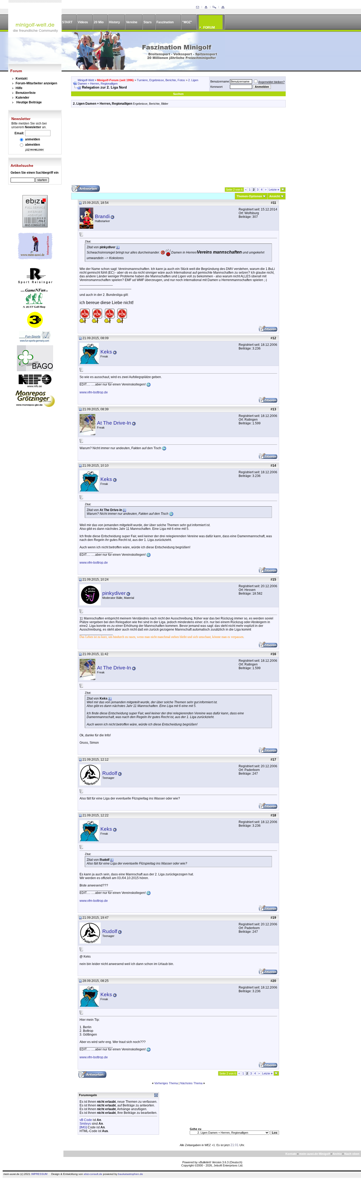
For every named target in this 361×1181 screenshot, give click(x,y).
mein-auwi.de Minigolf (314, 1153)
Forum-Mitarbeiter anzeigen (36, 83)
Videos (83, 22)
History (114, 22)
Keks (106, 352)
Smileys (85, 1123)
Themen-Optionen (249, 196)
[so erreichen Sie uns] (197, 7)
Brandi (102, 216)
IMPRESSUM (39, 1174)
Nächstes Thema (191, 1083)
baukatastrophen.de (130, 1174)
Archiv (337, 1153)
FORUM (209, 27)
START (67, 22)
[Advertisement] (178, 148)
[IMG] (83, 1127)
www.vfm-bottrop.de (94, 392)
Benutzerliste (26, 93)
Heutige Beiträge (29, 102)
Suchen (178, 93)
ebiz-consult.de (93, 1174)
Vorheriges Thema (166, 1083)
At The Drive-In (114, 423)
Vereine (131, 22)
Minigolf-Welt (86, 80)
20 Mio (99, 22)
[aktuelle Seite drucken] (206, 7)
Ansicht (274, 196)
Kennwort (216, 86)
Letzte (274, 189)
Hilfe (19, 88)
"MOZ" (187, 22)
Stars (148, 22)
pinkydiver (114, 593)
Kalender (22, 97)
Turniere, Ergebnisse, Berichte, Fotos (161, 80)
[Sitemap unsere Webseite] (223, 7)
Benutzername (219, 81)
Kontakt (21, 78)
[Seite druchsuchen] (214, 7)
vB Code (86, 1120)
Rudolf (109, 773)
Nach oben (351, 1153)
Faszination (165, 22)
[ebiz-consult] (35, 226)
